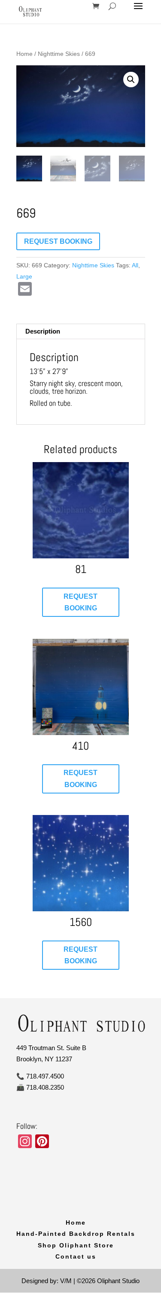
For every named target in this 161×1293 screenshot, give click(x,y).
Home (24, 54)
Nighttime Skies (59, 54)
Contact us (75, 1256)
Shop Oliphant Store (76, 1245)
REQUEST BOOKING (58, 241)
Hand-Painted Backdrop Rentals (75, 1233)
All (135, 265)
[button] (131, 79)
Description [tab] (42, 331)
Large (24, 276)
